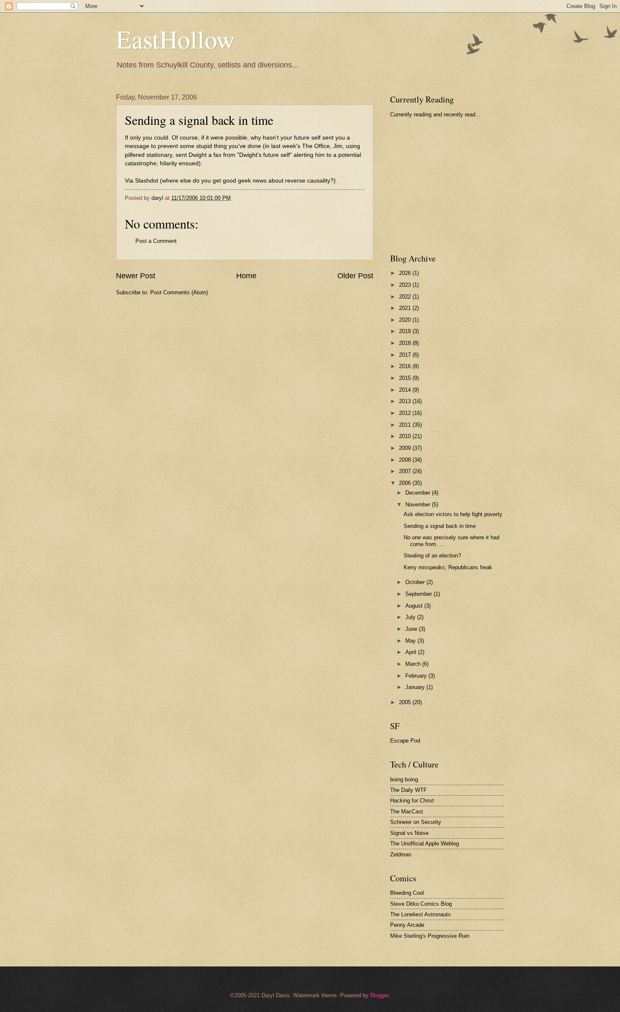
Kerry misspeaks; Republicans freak (448, 567)
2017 (405, 355)
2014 (405, 390)
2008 (405, 460)
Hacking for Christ (412, 800)
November (418, 504)
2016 (405, 366)
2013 (405, 401)
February (417, 676)
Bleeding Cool (407, 893)
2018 (405, 343)
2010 (405, 436)
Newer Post (135, 276)
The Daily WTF (408, 790)
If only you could (146, 138)
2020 (405, 320)
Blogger (379, 995)
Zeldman (400, 854)
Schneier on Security (415, 822)
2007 (405, 471)
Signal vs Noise (409, 833)
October (415, 582)
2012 (405, 413)
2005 (405, 702)
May (411, 641)
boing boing (404, 779)
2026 (405, 273)
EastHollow (175, 39)
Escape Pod (405, 740)
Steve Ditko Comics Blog (421, 904)
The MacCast (406, 811)
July (411, 617)
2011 (405, 425)
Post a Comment (156, 241)
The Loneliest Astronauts (420, 914)
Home (246, 276)
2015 (405, 378)
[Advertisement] (453, 185)
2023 (405, 285)
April (411, 652)
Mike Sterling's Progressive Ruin (429, 936)
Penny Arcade (407, 925)
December (418, 493)
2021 (405, 308)
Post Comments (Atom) (179, 292)
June (412, 629)
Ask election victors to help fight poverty (453, 514)
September (419, 594)
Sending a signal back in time (199, 119)
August (414, 606)
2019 (405, 331)
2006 (405, 483)
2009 (405, 448)
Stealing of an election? (432, 555)
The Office (316, 146)
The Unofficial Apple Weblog (424, 843)
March (413, 664)
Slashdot (146, 181)
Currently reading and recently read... (435, 114)
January (415, 687)
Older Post (355, 276)
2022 (405, 296)
